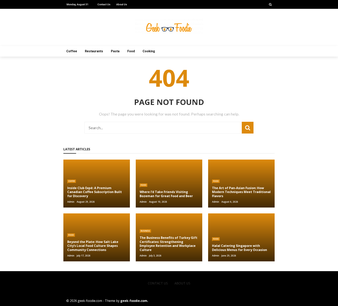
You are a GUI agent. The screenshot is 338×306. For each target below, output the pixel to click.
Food (131, 51)
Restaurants (94, 51)
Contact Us (103, 4)
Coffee (71, 51)
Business (145, 230)
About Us (121, 4)
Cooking (149, 51)
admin (70, 201)
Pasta (115, 51)
